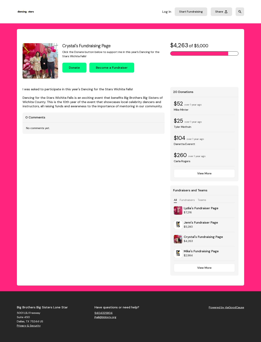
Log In (166, 12)
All (175, 200)
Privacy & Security (29, 325)
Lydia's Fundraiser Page (201, 208)
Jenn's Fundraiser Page (201, 222)
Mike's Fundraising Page (201, 251)
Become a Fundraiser (112, 67)
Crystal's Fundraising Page (203, 237)
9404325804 (103, 313)
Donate (74, 67)
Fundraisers (187, 200)
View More (204, 173)
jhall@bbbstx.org (105, 317)
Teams (202, 200)
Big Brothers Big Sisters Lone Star (42, 307)
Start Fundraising (191, 11)
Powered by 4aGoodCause (226, 307)
